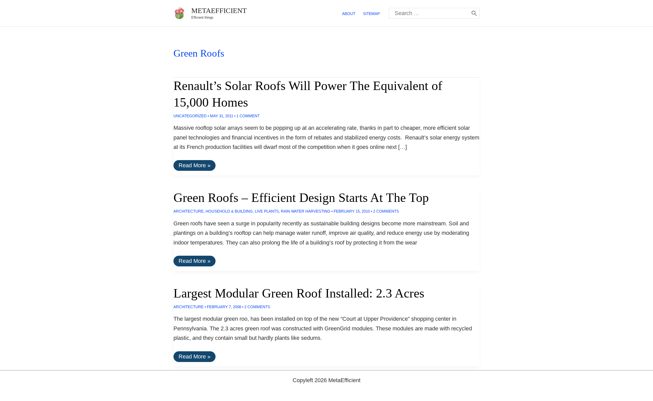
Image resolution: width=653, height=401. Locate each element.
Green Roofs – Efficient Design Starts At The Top (301, 197)
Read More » (194, 166)
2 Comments (386, 211)
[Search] (474, 13)
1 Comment (248, 116)
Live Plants (267, 211)
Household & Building (229, 211)
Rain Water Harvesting (305, 211)
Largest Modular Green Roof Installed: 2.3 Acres (298, 293)
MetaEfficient (219, 11)
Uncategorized (190, 116)
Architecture (188, 211)
